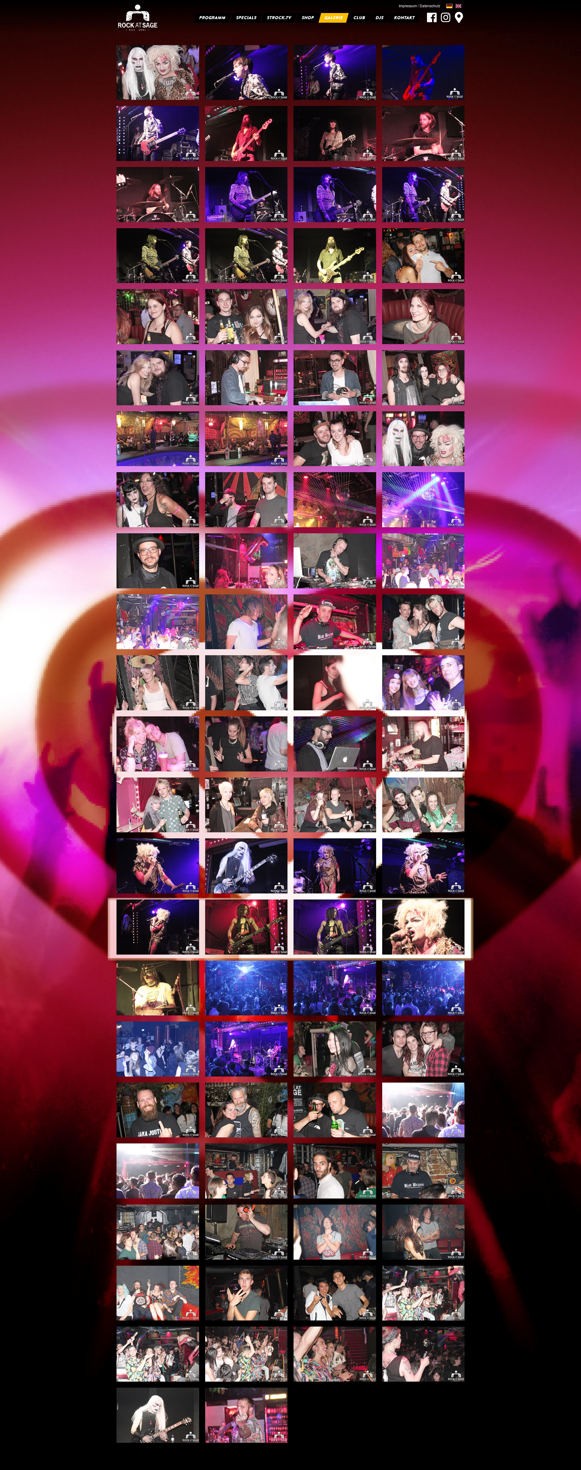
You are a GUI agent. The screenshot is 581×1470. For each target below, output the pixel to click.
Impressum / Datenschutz (419, 5)
